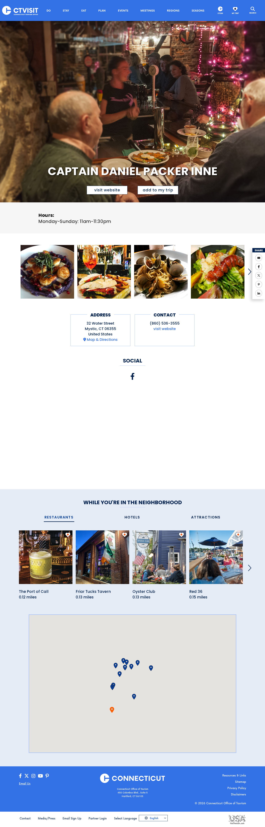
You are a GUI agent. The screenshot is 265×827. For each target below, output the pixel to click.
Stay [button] (66, 10)
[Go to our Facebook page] (20, 776)
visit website (107, 190)
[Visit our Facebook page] (132, 376)
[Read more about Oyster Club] (159, 559)
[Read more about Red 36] (216, 559)
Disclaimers (238, 794)
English (153, 818)
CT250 (220, 13)
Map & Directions (102, 339)
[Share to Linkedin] (258, 293)
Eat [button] (83, 10)
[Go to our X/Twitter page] (26, 776)
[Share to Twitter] (258, 275)
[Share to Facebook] (258, 266)
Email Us (24, 783)
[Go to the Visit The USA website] (237, 819)
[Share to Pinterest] (258, 284)
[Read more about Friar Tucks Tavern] (102, 559)
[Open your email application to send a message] (258, 257)
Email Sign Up (72, 818)
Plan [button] (102, 10)
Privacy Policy (236, 788)
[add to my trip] (67, 535)
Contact (25, 818)
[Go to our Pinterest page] (47, 776)
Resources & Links (234, 775)
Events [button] (123, 10)
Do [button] (49, 10)
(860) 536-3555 (165, 323)
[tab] (59, 517)
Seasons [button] (198, 10)
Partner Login (98, 818)
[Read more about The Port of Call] (45, 559)
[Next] (249, 271)
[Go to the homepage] (20, 10)
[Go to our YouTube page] (40, 776)
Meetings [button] (147, 10)
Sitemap (240, 781)
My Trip (235, 13)
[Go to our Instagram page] (33, 776)
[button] (112, 687)
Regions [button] (173, 10)
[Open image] (47, 272)
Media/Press (46, 818)
